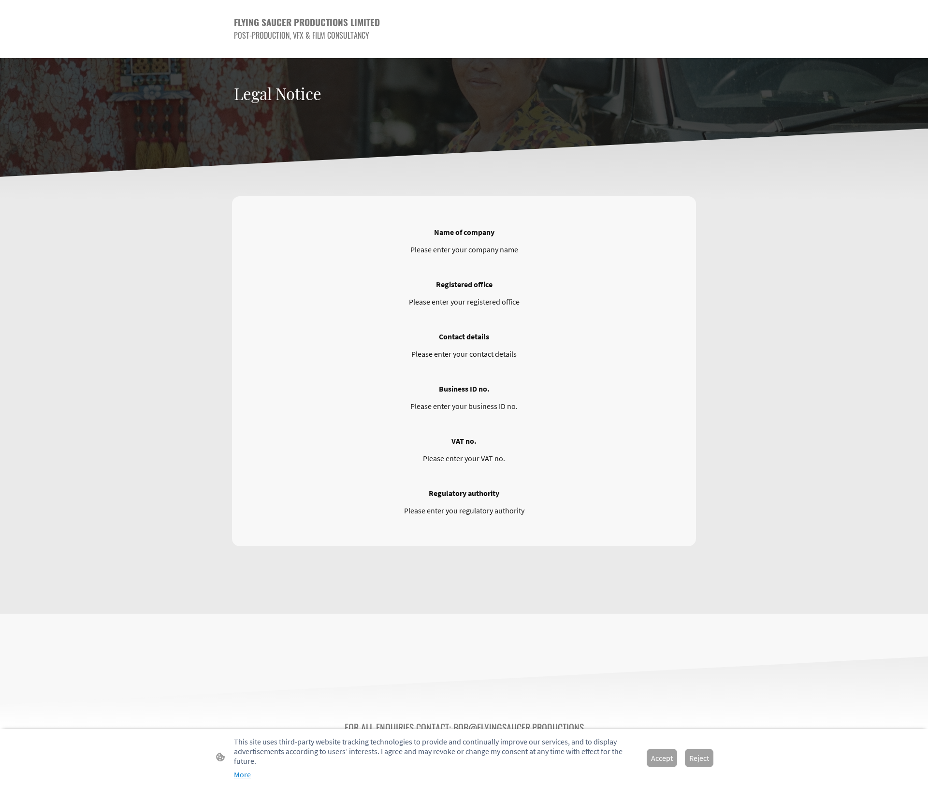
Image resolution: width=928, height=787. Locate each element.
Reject (699, 758)
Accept (662, 758)
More (242, 774)
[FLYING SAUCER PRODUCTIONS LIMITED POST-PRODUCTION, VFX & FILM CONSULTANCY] (309, 50)
